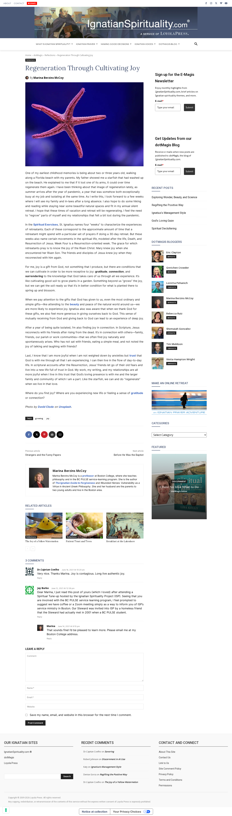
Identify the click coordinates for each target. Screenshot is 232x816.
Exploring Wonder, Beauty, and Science (174, 197)
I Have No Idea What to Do (179, 487)
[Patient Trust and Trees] (84, 526)
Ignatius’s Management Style (169, 212)
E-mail (159, 100)
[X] (216, 3)
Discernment (179, 481)
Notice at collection (94, 811)
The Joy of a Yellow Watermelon (41, 541)
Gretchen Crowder (177, 267)
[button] (196, 44)
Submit (189, 107)
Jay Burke (43, 588)
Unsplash (65, 406)
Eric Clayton (173, 252)
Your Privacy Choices (127, 811)
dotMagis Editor (179, 491)
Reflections (50, 55)
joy (48, 418)
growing (39, 418)
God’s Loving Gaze (163, 220)
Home (28, 55)
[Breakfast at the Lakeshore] (125, 526)
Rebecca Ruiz (174, 313)
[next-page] (33, 549)
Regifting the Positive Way (167, 205)
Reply (39, 578)
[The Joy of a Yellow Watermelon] (44, 526)
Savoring (109, 751)
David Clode (46, 406)
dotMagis (37, 55)
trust (132, 355)
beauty (74, 304)
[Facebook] (206, 3)
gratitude (137, 393)
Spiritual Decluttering (164, 228)
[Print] (52, 434)
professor (88, 475)
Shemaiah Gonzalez (178, 328)
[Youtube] (226, 3)
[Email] (60, 434)
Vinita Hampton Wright (180, 359)
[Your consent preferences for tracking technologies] (6, 810)
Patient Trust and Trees (79, 541)
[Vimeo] (221, 3)
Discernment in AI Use (113, 759)
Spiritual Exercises (45, 224)
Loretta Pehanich (177, 283)
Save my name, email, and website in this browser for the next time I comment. (80, 715)
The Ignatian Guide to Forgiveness (75, 482)
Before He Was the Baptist (129, 454)
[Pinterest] (44, 434)
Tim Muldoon (174, 344)
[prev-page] (27, 549)
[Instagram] (211, 3)
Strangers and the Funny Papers (43, 454)
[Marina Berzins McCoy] (27, 77)
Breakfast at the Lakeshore (120, 541)
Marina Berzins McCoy (48, 78)
